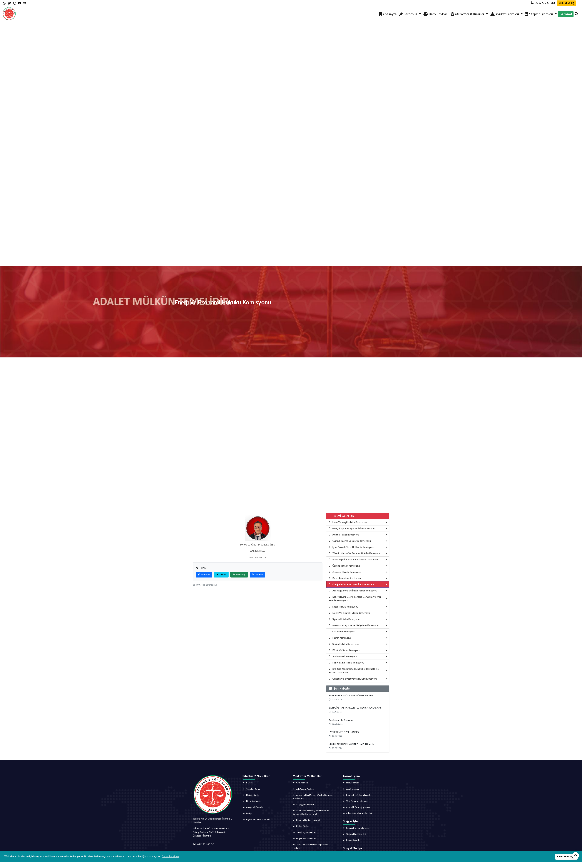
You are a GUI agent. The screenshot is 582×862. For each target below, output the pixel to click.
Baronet (565, 14)
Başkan (249, 782)
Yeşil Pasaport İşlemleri (357, 801)
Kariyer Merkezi (303, 826)
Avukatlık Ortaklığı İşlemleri (358, 807)
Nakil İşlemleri (352, 782)
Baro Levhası (438, 14)
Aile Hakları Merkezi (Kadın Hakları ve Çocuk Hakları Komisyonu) (311, 812)
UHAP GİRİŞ (567, 3)
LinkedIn (258, 574)
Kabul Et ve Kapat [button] (566, 856)
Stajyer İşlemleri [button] (541, 14)
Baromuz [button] (410, 14)
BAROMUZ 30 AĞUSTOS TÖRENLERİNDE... (352, 695)
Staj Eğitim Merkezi (305, 804)
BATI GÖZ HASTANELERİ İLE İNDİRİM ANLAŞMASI (355, 707)
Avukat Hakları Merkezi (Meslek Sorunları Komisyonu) (313, 797)
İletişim (249, 813)
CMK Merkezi (302, 782)
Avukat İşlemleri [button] (507, 14)
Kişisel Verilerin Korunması (258, 819)
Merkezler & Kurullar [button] (469, 14)
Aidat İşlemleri (352, 789)
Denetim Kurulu (253, 801)
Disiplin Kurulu (252, 795)
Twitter (222, 574)
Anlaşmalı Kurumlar (255, 807)
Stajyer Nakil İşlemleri (356, 834)
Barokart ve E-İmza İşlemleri (359, 795)
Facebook (205, 574)
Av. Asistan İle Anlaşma (341, 720)
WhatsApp (240, 574)
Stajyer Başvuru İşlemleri (357, 828)
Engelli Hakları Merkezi (306, 838)
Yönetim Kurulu (253, 789)
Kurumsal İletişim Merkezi (308, 820)
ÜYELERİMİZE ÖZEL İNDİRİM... (344, 732)
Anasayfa (389, 14)
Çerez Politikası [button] (170, 856)
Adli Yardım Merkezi (305, 789)
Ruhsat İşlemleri (353, 840)
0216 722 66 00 (544, 3)
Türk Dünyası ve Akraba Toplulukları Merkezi (310, 846)
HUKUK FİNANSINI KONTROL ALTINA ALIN (351, 744)
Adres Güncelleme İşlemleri (359, 813)
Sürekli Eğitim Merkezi (306, 832)
